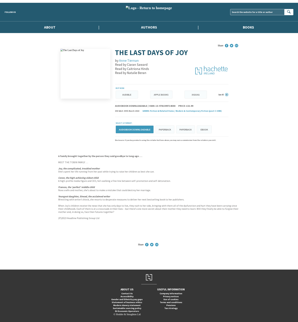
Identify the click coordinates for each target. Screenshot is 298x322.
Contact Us (127, 293)
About (49, 27)
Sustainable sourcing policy (127, 308)
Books (248, 27)
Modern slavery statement (127, 305)
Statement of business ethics (127, 302)
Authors (149, 27)
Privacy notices (171, 296)
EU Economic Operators (127, 311)
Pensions (171, 305)
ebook (204, 129)
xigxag (196, 94)
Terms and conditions (171, 302)
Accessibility (127, 296)
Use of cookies (170, 299)
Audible (126, 94)
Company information (171, 293)
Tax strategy (171, 308)
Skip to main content (10, 1)
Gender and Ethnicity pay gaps (127, 299)
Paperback (165, 129)
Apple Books (161, 94)
